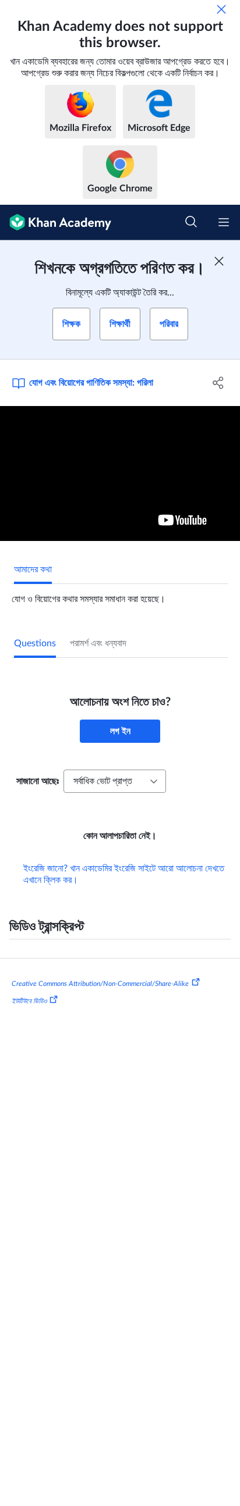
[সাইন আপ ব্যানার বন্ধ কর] (219, 261)
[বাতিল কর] (221, 9)
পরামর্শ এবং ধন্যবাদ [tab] (98, 643)
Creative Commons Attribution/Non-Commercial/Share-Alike (100, 983)
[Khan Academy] (55, 222)
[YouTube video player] (120, 473)
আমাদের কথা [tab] (33, 569)
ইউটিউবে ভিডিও (29, 1001)
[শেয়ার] (218, 382)
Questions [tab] (35, 643)
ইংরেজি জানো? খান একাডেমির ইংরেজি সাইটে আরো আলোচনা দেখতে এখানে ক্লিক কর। (123, 874)
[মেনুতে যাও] (224, 222)
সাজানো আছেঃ (37, 781)
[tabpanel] (120, 594)
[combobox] (114, 781)
